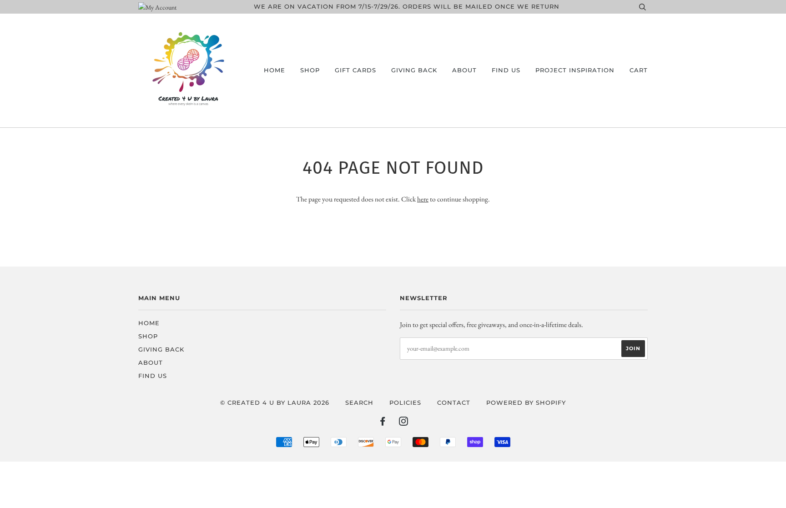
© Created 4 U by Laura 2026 (274, 402)
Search (359, 402)
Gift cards (355, 70)
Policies (405, 402)
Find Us (506, 70)
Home (274, 70)
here (422, 199)
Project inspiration (575, 70)
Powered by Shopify (526, 402)
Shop (310, 70)
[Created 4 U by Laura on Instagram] (403, 422)
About (464, 70)
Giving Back (414, 70)
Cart (639, 70)
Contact (453, 402)
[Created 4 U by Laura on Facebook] (383, 422)
